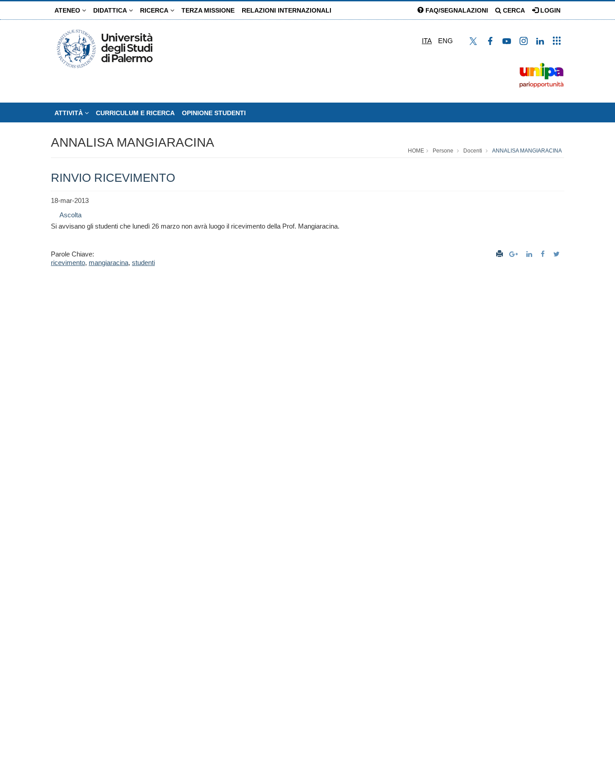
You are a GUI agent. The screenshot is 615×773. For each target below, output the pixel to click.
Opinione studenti (214, 113)
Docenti (472, 151)
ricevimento (68, 262)
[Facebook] (544, 254)
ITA (427, 41)
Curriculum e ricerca (135, 113)
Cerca (513, 10)
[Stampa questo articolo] (499, 254)
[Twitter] (557, 254)
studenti (143, 262)
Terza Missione (208, 10)
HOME (416, 151)
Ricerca (155, 10)
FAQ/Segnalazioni (456, 10)
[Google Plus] (514, 254)
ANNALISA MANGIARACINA (132, 142)
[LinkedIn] (530, 254)
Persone (443, 151)
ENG (445, 41)
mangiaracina (108, 262)
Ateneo (68, 10)
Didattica (111, 10)
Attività (69, 113)
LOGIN (549, 10)
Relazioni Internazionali (286, 10)
